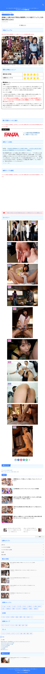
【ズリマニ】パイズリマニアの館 (7, 642)
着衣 (18, 471)
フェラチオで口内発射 (6, 470)
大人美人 (3, 608)
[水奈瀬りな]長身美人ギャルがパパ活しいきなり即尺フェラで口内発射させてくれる (22, 585)
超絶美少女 (36, 608)
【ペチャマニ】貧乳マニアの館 (7, 644)
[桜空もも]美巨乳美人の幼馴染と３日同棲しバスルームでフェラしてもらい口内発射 (22, 562)
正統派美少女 (8, 608)
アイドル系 (4, 471)
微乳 (19, 625)
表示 (25, 25)
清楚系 (13, 608)
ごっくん (3, 633)
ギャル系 (13, 606)
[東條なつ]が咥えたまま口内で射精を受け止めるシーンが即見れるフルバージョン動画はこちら (24, 212)
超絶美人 (30, 608)
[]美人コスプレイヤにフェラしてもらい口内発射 (26, 488)
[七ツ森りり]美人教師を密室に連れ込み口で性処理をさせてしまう (20, 577)
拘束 (24, 633)
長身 (26, 625)
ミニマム (12, 625)
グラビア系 (19, 606)
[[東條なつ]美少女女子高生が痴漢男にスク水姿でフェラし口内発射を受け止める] (24, 460)
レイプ (17, 633)
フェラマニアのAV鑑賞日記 (22, 9)
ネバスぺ (13, 633)
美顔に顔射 (3, 554)
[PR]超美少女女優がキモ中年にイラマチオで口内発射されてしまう (20, 657)
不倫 (21, 633)
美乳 (23, 625)
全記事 (11, 470)
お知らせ (3, 544)
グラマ (3, 625)
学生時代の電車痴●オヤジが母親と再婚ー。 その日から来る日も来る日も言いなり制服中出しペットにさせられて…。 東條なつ (22, 149)
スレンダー (8, 471)
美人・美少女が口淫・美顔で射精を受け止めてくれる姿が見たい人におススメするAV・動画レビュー (22, 668)
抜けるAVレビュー (4, 649)
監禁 (27, 633)
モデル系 (24, 606)
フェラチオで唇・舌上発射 (6, 549)
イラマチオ (8, 633)
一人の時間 (3, 648)
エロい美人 (9, 606)
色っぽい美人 (18, 608)
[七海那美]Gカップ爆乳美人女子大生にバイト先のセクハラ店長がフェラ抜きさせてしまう (23, 570)
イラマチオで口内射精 (5, 645)
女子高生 (12, 471)
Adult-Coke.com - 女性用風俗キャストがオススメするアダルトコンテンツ (15, 641)
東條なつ (15, 471)
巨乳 (16, 625)
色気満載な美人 (25, 608)
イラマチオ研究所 (4, 646)
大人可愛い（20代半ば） (37, 606)
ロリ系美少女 (29, 606)
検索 (40, 536)
